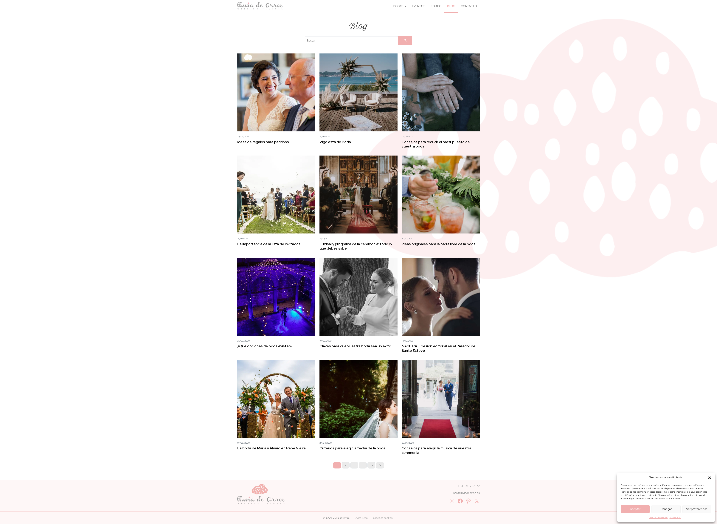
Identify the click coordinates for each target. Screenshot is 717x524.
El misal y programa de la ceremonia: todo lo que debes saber (355, 246)
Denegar (666, 509)
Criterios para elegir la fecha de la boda (352, 448)
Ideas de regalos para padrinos (263, 141)
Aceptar (635, 509)
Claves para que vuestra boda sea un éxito (355, 346)
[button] (709, 477)
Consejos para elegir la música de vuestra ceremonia (436, 450)
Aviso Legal (675, 517)
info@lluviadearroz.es (466, 493)
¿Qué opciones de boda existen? (264, 346)
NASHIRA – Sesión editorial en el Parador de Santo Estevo (438, 348)
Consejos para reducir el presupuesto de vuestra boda (436, 144)
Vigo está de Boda (335, 141)
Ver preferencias (696, 509)
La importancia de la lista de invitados (268, 244)
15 (371, 465)
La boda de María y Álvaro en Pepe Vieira (271, 448)
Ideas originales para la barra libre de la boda (439, 244)
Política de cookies (658, 517)
